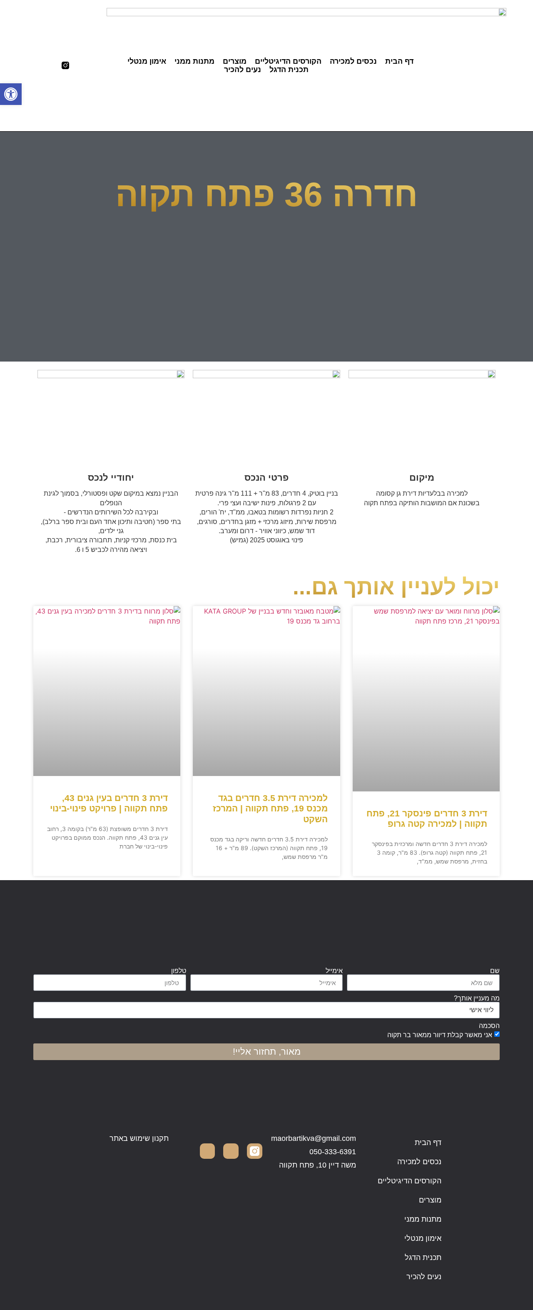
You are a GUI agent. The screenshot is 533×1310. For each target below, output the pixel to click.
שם (495, 971)
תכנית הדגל (289, 69)
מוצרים (235, 61)
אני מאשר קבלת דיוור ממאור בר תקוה (439, 1034)
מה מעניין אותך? (477, 998)
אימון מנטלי (146, 61)
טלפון (178, 971)
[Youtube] (33, 65)
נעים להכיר (242, 69)
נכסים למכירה (353, 61)
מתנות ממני (194, 61)
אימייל (334, 971)
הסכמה (489, 1026)
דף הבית (399, 61)
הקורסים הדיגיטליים (288, 61)
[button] (11, 94)
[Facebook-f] (49, 65)
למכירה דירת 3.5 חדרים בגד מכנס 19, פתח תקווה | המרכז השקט (270, 808)
